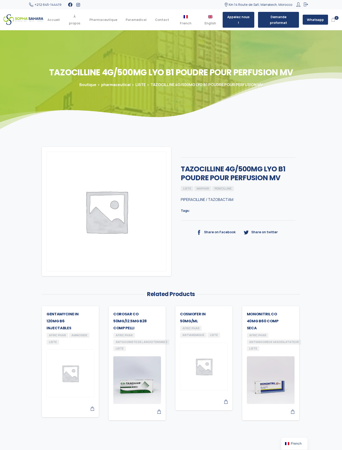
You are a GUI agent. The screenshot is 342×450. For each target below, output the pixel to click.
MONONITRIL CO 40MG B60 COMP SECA (262, 321)
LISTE (140, 84)
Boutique (87, 84)
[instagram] (78, 5)
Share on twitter (264, 232)
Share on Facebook (220, 232)
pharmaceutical (116, 84)
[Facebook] (70, 5)
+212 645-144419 (47, 4)
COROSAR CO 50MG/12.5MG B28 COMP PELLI (130, 321)
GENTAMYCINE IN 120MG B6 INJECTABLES (63, 321)
